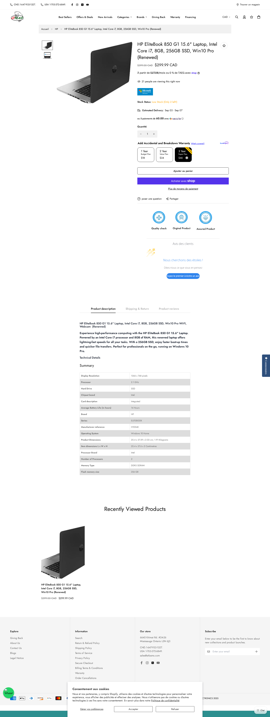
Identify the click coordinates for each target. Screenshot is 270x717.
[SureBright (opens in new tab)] (224, 142)
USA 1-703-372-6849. (151, 651)
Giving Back (158, 17)
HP (56, 29)
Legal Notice (17, 658)
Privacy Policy (82, 658)
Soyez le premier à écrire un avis (183, 275)
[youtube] (87, 4)
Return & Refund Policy (87, 643)
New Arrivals (105, 17)
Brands (140, 17)
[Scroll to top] (264, 700)
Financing (190, 17)
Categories (123, 17)
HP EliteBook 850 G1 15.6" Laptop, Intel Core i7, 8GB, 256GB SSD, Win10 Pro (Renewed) (61, 588)
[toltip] (224, 45)
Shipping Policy (83, 648)
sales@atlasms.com (150, 655)
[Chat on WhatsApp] (8, 692)
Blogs (13, 653)
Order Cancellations (85, 678)
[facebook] (72, 4)
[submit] (256, 651)
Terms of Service (83, 653)
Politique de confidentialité (165, 700)
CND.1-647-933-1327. (151, 647)
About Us (15, 643)
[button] (183, 118)
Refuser (175, 709)
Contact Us (16, 648)
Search (78, 638)
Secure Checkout (84, 663)
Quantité (142, 126)
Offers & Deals (85, 17)
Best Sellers (65, 17)
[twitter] (82, 4)
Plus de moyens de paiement (183, 189)
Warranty (175, 17)
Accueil (45, 29)
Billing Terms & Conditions (89, 668)
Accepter (133, 709)
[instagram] (77, 4)
